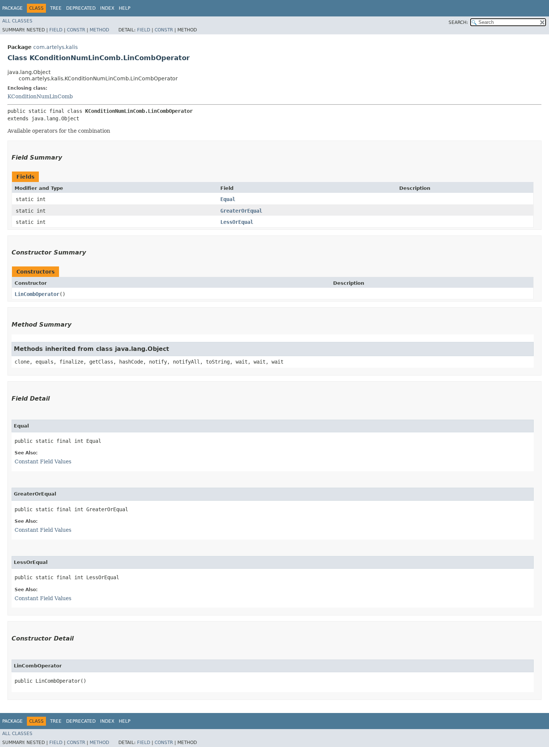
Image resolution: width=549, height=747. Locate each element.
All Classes (17, 21)
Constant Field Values (43, 461)
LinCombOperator (37, 294)
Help (124, 8)
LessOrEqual (236, 222)
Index (107, 8)
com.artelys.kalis (55, 47)
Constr (76, 30)
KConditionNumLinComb (40, 96)
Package (12, 8)
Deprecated (81, 8)
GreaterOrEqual (241, 211)
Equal (227, 199)
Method (99, 30)
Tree (56, 8)
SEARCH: (458, 22)
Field (55, 30)
